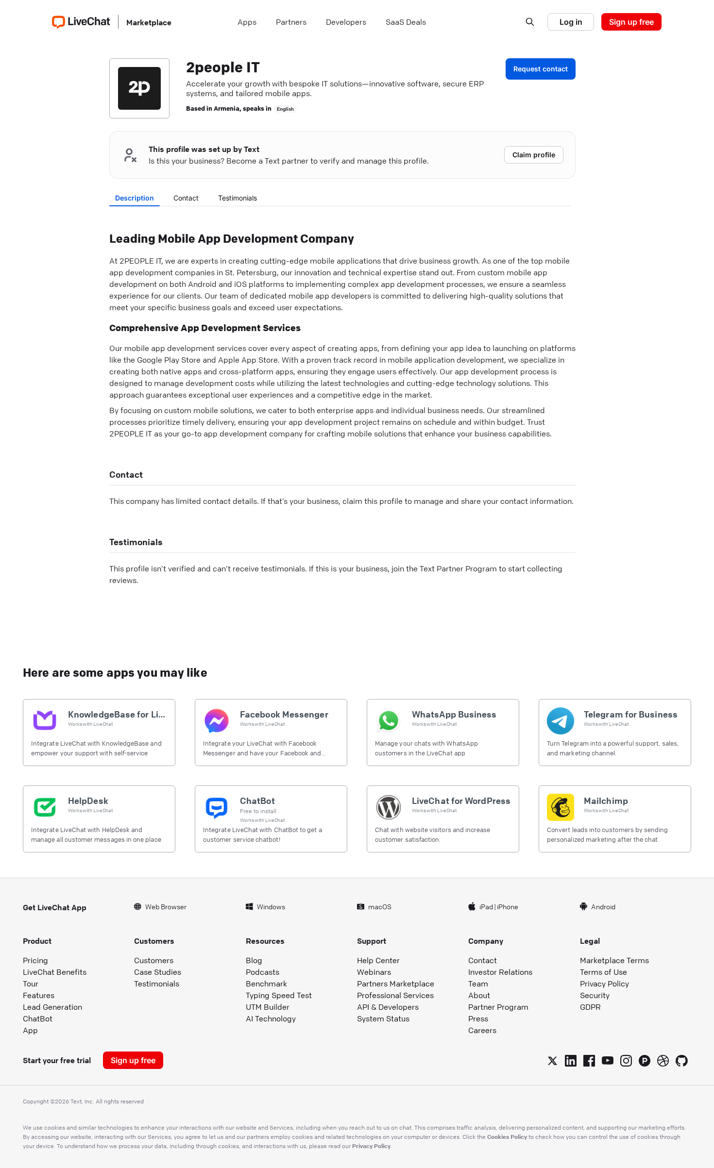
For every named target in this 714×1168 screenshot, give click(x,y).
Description (134, 198)
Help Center (378, 960)
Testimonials (237, 198)
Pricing (35, 960)
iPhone (507, 906)
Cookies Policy (507, 1136)
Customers (153, 960)
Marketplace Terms (614, 960)
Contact (186, 198)
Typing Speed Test (279, 995)
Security (595, 995)
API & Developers (388, 1007)
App (30, 1030)
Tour (30, 983)
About (479, 995)
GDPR (590, 1007)
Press (478, 1018)
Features (38, 995)
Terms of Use (603, 972)
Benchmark (266, 983)
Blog (254, 960)
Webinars (374, 972)
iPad (486, 906)
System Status (383, 1018)
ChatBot (37, 1018)
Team (478, 983)
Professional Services (395, 995)
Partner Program (498, 1007)
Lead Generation (52, 1007)
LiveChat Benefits (54, 972)
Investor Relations (500, 972)
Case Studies (157, 972)
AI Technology (271, 1018)
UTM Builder (267, 1007)
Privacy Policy (604, 983)
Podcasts (262, 972)
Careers (482, 1030)
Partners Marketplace (395, 983)
